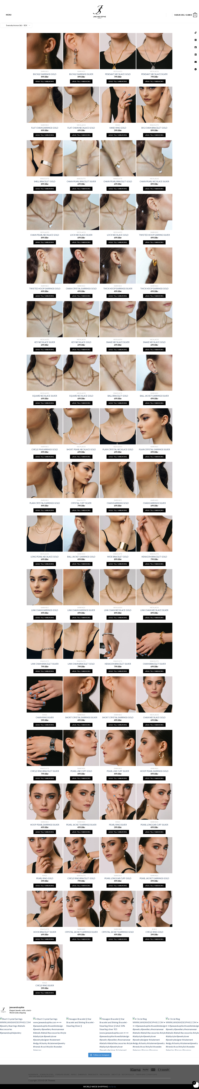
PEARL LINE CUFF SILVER (118, 771)
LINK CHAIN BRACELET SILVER (44, 664)
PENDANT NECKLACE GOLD (118, 74)
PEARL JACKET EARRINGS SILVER (81, 825)
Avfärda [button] (112, 1086)
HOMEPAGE (33, 1074)
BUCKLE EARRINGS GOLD (44, 74)
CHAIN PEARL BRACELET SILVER (81, 181)
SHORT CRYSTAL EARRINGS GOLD (117, 717)
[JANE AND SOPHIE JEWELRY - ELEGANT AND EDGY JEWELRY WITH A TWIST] (99, 11)
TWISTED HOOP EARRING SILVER (154, 235)
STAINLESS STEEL (47, 1074)
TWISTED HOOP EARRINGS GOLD (44, 288)
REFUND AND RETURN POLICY (41, 1076)
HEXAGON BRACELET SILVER (118, 664)
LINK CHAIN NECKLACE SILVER (154, 610)
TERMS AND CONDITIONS (146, 1074)
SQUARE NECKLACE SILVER (44, 396)
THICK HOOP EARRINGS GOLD (154, 288)
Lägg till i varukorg (44, 81)
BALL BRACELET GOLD (118, 396)
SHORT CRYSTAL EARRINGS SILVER (81, 717)
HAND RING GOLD (118, 128)
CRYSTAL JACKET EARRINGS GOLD (118, 932)
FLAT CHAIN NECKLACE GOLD (81, 128)
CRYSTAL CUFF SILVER (81, 503)
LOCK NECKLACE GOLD (117, 235)
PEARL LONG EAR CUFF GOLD (117, 878)
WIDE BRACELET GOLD (117, 557)
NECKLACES (105, 1074)
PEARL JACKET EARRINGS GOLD (154, 878)
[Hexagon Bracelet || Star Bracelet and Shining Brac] (83, 1033)
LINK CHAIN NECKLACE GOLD (117, 610)
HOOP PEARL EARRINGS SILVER (44, 825)
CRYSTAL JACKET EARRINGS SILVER (81, 932)
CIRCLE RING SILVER (44, 985)
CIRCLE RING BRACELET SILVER (44, 771)
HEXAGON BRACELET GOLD (154, 557)
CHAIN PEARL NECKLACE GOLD (44, 235)
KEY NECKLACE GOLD (81, 342)
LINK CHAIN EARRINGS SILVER (81, 610)
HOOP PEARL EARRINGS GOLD (154, 771)
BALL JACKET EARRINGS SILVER (154, 396)
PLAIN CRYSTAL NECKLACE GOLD (117, 449)
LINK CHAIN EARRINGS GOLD (44, 610)
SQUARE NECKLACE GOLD (81, 396)
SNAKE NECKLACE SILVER (117, 342)
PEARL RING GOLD (44, 878)
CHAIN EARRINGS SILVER (154, 503)
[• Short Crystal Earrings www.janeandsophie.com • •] (49, 1033)
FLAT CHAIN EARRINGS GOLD (44, 128)
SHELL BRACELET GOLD (44, 181)
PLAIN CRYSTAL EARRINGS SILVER (154, 449)
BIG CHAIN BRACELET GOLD (154, 128)
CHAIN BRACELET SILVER (154, 664)
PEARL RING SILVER (118, 825)
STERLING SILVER (62, 1074)
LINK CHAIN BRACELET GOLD (81, 664)
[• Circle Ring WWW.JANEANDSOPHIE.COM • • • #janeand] (149, 1033)
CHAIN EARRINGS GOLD (118, 503)
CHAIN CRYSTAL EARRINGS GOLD (81, 288)
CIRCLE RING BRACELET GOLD (81, 878)
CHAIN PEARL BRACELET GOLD (118, 181)
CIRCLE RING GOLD (154, 932)
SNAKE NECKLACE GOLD (154, 342)
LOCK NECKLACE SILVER (81, 235)
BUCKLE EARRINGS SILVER (81, 74)
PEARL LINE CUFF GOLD (81, 771)
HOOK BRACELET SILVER (44, 932)
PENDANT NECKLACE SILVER (154, 74)
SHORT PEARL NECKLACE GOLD (81, 449)
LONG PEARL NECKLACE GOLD (45, 557)
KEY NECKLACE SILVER (44, 342)
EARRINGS (82, 1074)
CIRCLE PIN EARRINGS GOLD (45, 449)
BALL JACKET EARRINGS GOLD (81, 557)
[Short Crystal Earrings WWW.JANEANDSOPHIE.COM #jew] (16, 1033)
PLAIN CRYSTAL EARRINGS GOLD (45, 503)
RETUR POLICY (128, 1074)
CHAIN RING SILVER (45, 717)
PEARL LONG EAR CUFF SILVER (154, 825)
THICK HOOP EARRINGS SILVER (117, 288)
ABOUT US (116, 1074)
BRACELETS (93, 1074)
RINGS (73, 1074)
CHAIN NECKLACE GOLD (154, 717)
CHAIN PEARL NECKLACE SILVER (154, 181)
